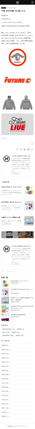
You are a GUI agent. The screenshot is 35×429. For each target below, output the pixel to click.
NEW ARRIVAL (8, 329)
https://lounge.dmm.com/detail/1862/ (15, 26)
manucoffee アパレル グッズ (11, 187)
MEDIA (20, 329)
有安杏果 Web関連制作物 (18, 314)
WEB (5, 332)
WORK (3, 8)
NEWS (15, 332)
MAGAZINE (7, 335)
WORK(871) (4, 138)
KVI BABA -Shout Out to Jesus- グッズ (15, 202)
